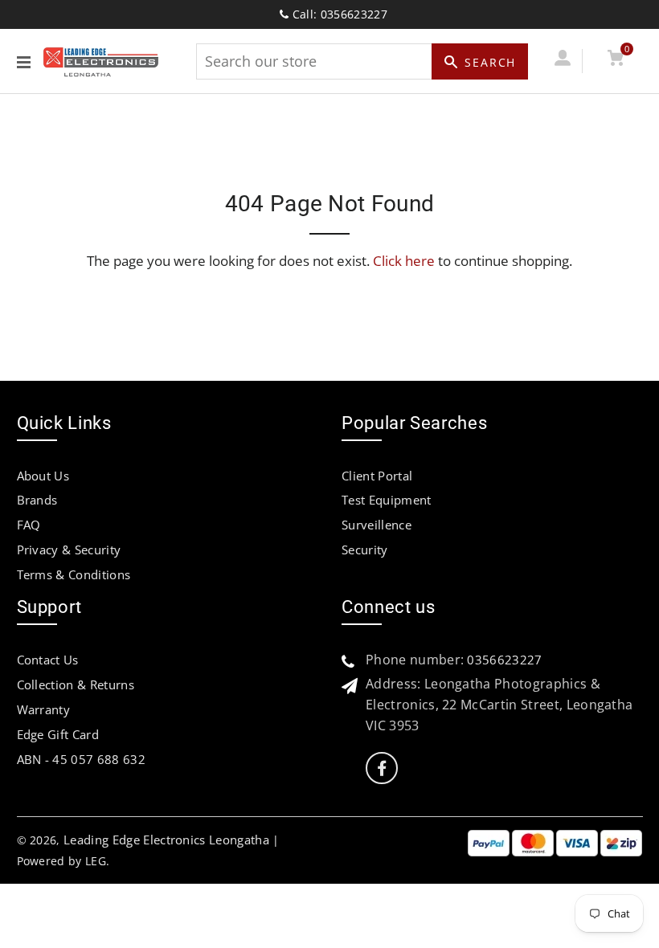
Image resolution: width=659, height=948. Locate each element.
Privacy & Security (69, 549)
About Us (43, 476)
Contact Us (48, 660)
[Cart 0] (616, 60)
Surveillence (376, 525)
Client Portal (377, 476)
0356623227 (504, 660)
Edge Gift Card (58, 734)
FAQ (29, 525)
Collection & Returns (75, 684)
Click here (404, 260)
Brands (37, 500)
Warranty (44, 709)
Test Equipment (386, 500)
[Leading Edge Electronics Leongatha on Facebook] (382, 768)
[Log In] (563, 60)
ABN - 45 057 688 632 (81, 759)
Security (365, 549)
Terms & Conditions (74, 574)
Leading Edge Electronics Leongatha (166, 840)
